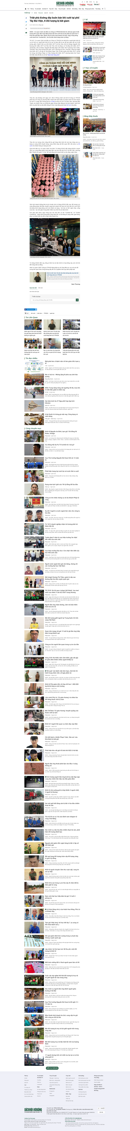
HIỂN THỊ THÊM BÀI (52, 1068)
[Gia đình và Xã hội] (83, 5)
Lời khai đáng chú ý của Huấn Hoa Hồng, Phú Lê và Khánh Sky (62, 910)
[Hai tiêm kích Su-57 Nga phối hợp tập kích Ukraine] (34, 406)
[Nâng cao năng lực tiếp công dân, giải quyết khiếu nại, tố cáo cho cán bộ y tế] (94, 28)
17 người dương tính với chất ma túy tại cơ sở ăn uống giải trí (62, 1056)
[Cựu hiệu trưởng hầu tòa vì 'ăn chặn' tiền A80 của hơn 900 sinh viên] (34, 555)
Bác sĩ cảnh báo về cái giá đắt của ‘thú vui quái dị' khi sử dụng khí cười (52, 352)
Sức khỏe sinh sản (82, 1094)
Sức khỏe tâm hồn (70, 1089)
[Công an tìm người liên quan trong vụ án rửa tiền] (34, 649)
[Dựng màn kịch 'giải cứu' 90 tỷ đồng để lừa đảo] (34, 489)
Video (51, 1093)
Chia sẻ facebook (30, 309)
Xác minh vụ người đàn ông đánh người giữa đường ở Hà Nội (60, 990)
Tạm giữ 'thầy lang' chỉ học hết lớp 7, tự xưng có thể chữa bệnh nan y (61, 923)
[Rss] (103, 1108)
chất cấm (39, 313)
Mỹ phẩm (68, 1096)
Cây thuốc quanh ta (54, 1082)
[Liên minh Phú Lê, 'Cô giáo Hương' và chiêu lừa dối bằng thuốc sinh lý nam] (34, 702)
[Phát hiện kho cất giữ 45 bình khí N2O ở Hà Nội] (34, 755)
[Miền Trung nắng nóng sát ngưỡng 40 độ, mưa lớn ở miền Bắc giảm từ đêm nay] (34, 393)
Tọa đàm (39, 1080)
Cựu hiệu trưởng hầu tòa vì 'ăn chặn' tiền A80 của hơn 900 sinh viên (62, 552)
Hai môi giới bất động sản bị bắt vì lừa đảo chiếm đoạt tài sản (62, 804)
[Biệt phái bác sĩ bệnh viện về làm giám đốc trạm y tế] (34, 366)
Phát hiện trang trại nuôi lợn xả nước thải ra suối (62, 471)
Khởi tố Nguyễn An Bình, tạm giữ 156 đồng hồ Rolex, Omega (61, 432)
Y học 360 (51, 8)
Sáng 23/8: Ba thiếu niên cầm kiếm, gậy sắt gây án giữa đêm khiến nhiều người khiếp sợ (61, 659)
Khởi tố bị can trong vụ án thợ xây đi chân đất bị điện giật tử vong (61, 884)
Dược (56, 8)
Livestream (39, 1084)
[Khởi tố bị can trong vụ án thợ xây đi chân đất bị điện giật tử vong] (34, 888)
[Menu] (102, 8)
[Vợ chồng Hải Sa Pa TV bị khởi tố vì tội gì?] (34, 449)
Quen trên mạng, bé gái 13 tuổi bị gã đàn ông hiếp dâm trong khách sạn (62, 632)
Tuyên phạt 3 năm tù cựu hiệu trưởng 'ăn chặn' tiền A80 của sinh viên (61, 538)
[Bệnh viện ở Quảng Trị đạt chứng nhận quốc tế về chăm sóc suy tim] (87, 58)
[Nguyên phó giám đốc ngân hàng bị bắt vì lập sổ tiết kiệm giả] (34, 848)
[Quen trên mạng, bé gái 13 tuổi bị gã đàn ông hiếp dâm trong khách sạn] (34, 636)
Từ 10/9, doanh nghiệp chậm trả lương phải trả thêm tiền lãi (61, 525)
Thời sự (32, 8)
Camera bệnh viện (28, 1096)
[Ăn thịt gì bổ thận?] (94, 77)
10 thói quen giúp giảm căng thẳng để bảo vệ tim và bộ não (99, 96)
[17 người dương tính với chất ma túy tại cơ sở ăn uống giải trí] (34, 1060)
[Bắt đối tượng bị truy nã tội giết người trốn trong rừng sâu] (34, 1033)
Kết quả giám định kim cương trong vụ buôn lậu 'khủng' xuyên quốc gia (61, 937)
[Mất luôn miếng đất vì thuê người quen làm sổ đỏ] (34, 967)
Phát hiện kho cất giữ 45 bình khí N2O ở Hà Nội (61, 750)
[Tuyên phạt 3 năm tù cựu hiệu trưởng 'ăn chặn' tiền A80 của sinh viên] (34, 542)
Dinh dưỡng (74, 8)
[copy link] (26, 25)
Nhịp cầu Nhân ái (98, 1084)
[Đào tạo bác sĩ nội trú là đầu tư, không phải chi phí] (87, 146)
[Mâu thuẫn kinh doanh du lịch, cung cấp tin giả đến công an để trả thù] (34, 1020)
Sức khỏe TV (45, 8)
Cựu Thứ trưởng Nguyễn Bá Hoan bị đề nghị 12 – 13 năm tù (62, 1003)
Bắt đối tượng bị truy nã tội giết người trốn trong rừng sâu (62, 1029)
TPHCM (46, 313)
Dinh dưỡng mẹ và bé (83, 1078)
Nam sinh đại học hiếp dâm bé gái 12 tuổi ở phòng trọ (60, 897)
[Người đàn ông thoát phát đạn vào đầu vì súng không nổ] (34, 768)
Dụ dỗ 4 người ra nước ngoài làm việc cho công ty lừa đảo (62, 512)
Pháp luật (40, 13)
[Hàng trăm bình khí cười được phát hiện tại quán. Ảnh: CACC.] (55, 175)
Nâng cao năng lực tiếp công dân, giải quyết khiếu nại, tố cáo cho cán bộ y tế (93, 37)
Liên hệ (101, 1112)
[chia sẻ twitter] (26, 21)
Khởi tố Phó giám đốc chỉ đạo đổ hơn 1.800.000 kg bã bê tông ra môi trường (62, 685)
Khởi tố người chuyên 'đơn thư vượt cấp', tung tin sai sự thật (62, 870)
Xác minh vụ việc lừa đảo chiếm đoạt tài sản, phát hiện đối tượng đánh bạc (62, 831)
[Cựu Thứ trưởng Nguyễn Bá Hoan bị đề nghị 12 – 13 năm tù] (34, 1007)
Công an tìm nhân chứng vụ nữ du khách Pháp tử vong (62, 499)
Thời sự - (47, 486)
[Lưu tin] (26, 29)
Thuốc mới (39, 1093)
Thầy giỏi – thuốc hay (54, 1078)
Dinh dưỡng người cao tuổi (84, 1080)
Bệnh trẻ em (68, 1087)
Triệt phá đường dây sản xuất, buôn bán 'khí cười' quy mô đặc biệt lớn (71, 352)
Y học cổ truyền (61, 8)
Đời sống (96, 1090)
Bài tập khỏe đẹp (69, 1100)
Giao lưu (39, 1082)
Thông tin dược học (41, 1091)
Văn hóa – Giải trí (98, 1086)
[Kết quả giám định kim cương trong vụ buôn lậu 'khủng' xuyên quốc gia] (34, 941)
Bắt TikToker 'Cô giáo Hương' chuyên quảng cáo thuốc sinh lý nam (61, 712)
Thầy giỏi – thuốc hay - (51, 418)
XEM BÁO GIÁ (78, 1118)
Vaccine (39, 1096)
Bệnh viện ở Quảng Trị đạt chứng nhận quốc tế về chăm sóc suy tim (99, 57)
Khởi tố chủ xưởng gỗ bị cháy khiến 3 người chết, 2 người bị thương (62, 791)
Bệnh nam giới (69, 1084)
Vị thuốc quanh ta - (87, 87)
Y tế (28, 8)
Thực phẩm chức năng (83, 1087)
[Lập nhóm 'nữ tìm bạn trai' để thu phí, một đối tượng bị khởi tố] (34, 954)
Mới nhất (40, 288)
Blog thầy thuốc (91, 116)
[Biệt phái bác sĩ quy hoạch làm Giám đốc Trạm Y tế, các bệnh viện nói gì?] (87, 49)
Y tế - (46, 365)
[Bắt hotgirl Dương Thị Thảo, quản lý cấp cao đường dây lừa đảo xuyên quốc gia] (34, 582)
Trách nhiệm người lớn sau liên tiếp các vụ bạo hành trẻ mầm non (99, 154)
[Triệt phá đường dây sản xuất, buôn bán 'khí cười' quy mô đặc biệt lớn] (71, 343)
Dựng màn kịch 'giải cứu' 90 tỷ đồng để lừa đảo (61, 484)
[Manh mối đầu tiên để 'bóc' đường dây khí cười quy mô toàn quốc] (33, 343)
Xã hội (35, 13)
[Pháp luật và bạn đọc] (90, 5)
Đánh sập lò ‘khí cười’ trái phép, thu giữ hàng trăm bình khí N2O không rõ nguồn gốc (33, 333)
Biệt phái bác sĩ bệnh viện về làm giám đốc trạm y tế (62, 362)
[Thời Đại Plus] (97, 5)
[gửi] (77, 300)
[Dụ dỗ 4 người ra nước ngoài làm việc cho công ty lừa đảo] (34, 516)
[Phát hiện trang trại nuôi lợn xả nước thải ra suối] (34, 476)
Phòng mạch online (89, 8)
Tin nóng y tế (27, 1087)
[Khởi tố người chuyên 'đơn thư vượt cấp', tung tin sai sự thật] (34, 874)
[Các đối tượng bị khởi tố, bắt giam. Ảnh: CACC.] (55, 74)
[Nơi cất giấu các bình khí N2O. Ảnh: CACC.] (55, 121)
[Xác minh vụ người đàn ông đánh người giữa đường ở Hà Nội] (34, 994)
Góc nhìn (51, 13)
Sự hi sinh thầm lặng (28, 1094)
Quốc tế (46, 13)
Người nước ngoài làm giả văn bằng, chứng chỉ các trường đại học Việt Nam (61, 565)
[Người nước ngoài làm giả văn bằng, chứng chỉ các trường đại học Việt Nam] (34, 569)
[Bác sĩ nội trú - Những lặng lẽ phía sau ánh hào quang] (34, 379)
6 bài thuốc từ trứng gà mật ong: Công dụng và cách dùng (61, 415)
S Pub (52, 101)
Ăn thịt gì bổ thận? (87, 85)
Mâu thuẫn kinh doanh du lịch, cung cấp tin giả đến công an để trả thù (61, 1016)
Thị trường (97, 8)
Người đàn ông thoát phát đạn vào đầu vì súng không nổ (61, 765)
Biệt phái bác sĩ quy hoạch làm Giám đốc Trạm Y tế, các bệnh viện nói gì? (99, 49)
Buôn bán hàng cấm (53, 55)
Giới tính (69, 8)
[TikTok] (82, 1)
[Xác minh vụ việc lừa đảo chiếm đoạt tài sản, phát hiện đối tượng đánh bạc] (34, 835)
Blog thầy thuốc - (49, 379)
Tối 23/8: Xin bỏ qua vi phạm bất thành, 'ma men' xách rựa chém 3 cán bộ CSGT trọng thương (62, 591)
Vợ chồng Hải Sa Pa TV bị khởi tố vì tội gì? (59, 445)
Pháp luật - (48, 435)
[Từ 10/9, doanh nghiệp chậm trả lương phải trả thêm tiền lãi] (34, 529)
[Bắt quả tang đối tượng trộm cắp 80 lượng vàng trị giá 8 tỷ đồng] (34, 861)
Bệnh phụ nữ (68, 1082)
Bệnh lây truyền (81, 1096)
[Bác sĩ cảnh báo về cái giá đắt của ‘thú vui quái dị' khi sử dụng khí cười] (52, 343)
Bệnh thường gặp (70, 1080)
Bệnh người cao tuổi (70, 1078)
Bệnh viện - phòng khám (55, 1080)
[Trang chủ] (25, 8)
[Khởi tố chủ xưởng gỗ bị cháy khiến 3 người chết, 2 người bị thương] (34, 795)
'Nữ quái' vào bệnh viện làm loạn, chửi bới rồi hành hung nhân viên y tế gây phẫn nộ (61, 672)
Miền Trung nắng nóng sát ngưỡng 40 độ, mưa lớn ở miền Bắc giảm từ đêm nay (62, 389)
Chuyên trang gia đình (99, 1088)
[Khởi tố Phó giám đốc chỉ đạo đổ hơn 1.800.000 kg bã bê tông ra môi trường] (34, 689)
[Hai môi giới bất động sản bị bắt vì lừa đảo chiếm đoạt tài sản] (34, 808)
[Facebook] (84, 1)
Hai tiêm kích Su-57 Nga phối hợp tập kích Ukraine (59, 402)
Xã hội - (47, 392)
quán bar (52, 313)
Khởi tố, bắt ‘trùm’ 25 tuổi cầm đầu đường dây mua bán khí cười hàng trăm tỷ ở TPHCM (52, 333)
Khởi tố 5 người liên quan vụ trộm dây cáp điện (61, 724)
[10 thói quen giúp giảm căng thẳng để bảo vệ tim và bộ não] (87, 96)
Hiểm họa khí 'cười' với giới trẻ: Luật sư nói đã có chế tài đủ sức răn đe (71, 333)
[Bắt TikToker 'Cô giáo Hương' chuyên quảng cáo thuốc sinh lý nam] (34, 715)
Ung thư (67, 1091)
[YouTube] (87, 1)
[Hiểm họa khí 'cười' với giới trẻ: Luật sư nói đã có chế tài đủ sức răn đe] (71, 324)
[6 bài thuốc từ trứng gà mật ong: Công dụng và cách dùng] (34, 419)
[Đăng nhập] (97, 2)
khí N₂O (69, 105)
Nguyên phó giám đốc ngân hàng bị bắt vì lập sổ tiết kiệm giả (62, 844)
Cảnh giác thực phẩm (83, 1084)
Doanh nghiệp (97, 1082)
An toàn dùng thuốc (41, 1089)
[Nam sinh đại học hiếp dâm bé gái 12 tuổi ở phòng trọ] (34, 901)
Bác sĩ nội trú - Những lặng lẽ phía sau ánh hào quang (61, 375)
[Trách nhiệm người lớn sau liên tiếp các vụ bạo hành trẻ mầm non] (87, 155)
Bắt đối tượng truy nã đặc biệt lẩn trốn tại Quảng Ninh (62, 1043)
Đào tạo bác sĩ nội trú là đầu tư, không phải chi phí (99, 145)
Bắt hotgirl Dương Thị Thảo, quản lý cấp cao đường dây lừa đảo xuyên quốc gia (60, 578)
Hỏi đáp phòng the (82, 1091)
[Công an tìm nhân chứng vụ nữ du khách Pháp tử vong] (34, 502)
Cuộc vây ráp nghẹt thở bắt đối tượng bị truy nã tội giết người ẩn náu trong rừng (61, 976)
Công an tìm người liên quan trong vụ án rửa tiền (62, 644)
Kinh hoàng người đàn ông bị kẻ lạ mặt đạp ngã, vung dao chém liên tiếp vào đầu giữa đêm (62, 778)
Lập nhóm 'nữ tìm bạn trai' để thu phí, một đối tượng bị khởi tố (61, 950)
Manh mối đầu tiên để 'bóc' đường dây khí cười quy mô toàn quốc (31, 352)
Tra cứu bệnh (38, 8)
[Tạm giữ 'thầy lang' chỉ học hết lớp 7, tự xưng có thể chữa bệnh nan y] (34, 927)
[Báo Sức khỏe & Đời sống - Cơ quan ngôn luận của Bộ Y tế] (65, 3)
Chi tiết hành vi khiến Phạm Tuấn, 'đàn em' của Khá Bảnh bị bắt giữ (61, 738)
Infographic (52, 1095)
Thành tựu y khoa (28, 1089)
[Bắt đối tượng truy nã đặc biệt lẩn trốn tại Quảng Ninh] (34, 1047)
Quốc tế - (47, 405)
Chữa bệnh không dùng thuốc (55, 1085)
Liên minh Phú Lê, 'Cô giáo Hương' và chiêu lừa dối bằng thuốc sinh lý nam (61, 698)
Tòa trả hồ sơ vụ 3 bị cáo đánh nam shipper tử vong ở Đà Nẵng (61, 818)
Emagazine (52, 1091)
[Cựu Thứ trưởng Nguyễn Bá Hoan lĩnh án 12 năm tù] (34, 463)
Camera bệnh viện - (97, 61)
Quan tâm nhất (33, 288)
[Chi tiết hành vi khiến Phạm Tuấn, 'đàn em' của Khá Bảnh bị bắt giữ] (34, 742)
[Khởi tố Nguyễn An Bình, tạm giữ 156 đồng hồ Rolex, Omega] (34, 436)
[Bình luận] (26, 33)
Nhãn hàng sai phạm (98, 1080)
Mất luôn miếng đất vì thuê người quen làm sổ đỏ (62, 962)
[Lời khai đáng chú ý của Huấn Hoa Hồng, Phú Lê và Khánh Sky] (34, 914)
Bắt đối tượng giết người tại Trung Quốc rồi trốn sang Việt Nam (61, 619)
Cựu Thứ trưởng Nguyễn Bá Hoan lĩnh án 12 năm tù (62, 459)
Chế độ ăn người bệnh (83, 1082)
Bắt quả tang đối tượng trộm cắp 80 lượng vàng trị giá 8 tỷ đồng (61, 857)
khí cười (33, 313)
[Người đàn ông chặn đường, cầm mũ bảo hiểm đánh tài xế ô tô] (34, 609)
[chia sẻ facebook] (26, 18)
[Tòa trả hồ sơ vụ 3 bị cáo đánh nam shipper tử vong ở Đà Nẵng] (34, 821)
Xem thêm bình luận (34, 291)
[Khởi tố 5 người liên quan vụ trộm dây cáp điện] (34, 729)
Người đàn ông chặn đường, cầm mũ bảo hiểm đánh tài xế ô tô (61, 606)
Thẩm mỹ (68, 1098)
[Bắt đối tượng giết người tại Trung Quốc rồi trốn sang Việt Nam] (34, 623)
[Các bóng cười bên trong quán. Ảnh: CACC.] (55, 237)
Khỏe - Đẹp (81, 8)
